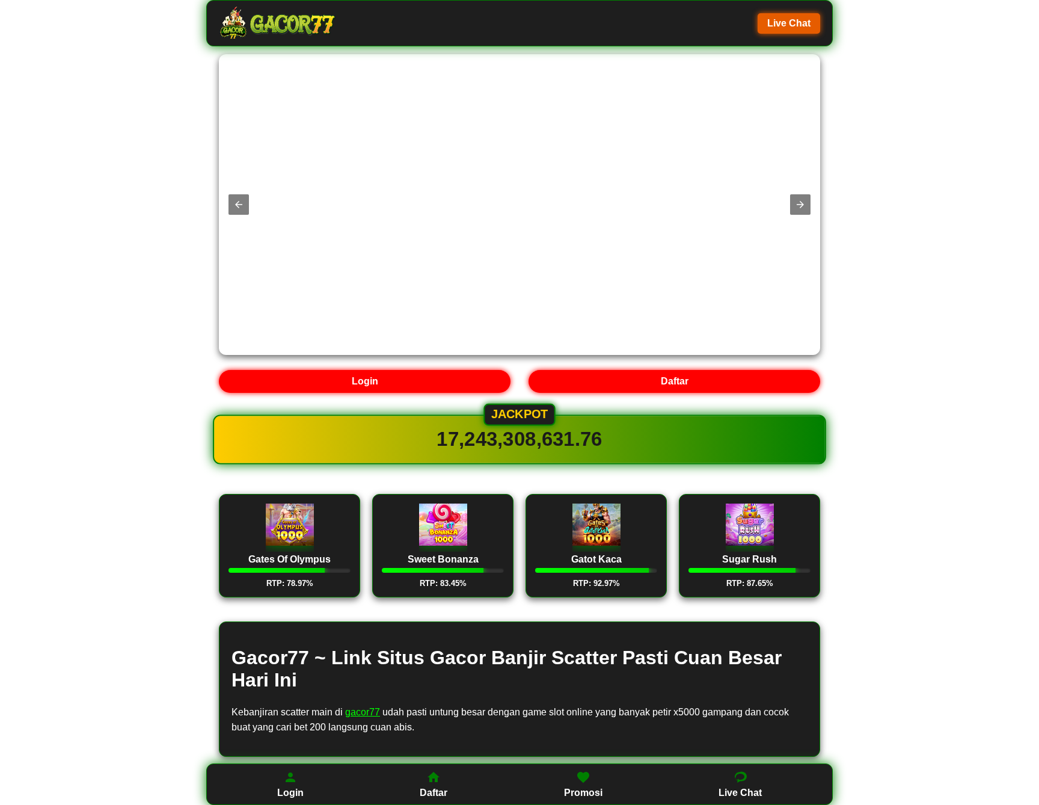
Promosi (583, 793)
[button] (238, 204)
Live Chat (789, 23)
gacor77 (362, 712)
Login (365, 381)
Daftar (674, 381)
